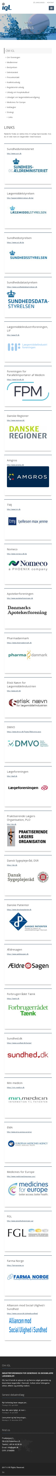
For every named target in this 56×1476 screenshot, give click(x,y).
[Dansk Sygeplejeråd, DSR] (28, 878)
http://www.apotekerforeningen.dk (20, 598)
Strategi (10, 112)
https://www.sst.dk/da (15, 242)
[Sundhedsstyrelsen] (28, 255)
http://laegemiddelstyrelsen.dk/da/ (20, 198)
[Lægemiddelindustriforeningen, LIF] (28, 348)
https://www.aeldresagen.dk (18, 954)
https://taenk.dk (13, 998)
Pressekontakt (13, 77)
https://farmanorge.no (15, 1265)
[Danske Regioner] (28, 433)
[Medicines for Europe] (28, 1189)
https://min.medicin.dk (15, 1087)
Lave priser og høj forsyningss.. (14, 1417)
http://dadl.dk (12, 776)
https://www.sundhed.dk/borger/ (19, 1043)
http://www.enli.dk (14, 690)
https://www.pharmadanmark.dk (19, 642)
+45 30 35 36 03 (15, 1444)
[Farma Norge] (28, 1278)
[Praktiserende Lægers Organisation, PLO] (28, 837)
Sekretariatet (12, 72)
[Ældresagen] (28, 967)
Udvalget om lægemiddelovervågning (23, 97)
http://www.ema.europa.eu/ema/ (19, 1132)
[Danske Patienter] (28, 922)
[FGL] (28, 1234)
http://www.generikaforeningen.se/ (20, 1221)
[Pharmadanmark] (28, 655)
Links (10, 117)
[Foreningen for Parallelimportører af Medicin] (28, 392)
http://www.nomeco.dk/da (17, 553)
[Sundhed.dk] (28, 1056)
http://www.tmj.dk (14, 509)
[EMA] (28, 1145)
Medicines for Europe (16, 102)
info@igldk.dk (13, 1447)
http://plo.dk (11, 824)
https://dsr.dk (12, 865)
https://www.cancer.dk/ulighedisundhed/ (22, 1313)
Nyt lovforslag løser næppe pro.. (14, 1402)
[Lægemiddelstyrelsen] (28, 211)
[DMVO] (28, 744)
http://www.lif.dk (13, 335)
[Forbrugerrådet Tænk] (28, 1011)
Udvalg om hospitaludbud (18, 92)
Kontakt (50, 2)
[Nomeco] (28, 566)
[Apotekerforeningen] (28, 611)
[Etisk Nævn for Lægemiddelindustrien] (28, 704)
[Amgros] (28, 478)
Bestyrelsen (12, 67)
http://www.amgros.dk (15, 464)
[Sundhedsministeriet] (28, 166)
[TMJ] (28, 522)
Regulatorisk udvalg (15, 87)
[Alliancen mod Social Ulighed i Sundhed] (28, 1326)
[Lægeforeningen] (28, 789)
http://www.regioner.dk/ (16, 420)
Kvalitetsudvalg (13, 82)
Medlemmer (12, 62)
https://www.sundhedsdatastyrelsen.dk (22, 287)
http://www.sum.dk (14, 153)
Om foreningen (13, 57)
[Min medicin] (28, 1100)
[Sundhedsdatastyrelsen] (28, 300)
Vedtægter (11, 107)
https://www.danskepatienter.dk (19, 909)
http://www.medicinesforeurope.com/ (21, 1176)
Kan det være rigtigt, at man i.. (14, 1410)
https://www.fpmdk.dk (15, 379)
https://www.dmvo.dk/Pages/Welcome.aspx (24, 731)
